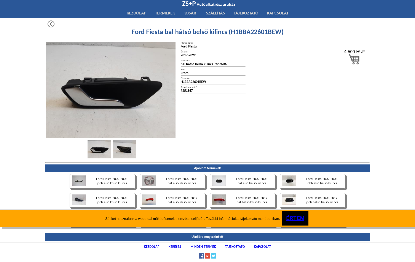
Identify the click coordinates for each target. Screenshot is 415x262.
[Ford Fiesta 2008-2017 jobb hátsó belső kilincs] (312, 208)
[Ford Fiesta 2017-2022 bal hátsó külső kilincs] (243, 227)
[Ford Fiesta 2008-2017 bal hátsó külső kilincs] (243, 208)
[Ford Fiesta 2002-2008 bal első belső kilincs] (243, 189)
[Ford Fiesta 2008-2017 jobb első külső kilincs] (173, 227)
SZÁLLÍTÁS (215, 13)
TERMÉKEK (165, 13)
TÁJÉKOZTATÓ (246, 13)
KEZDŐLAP (136, 13)
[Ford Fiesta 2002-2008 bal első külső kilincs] (173, 189)
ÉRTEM (295, 218)
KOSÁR (190, 13)
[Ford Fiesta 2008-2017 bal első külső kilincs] (173, 208)
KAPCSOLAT (278, 13)
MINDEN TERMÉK (203, 247)
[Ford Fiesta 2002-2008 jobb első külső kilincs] (103, 189)
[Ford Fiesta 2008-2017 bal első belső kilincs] (312, 227)
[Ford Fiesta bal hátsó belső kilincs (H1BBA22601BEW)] (99, 149)
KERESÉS (175, 247)
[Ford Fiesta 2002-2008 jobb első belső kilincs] (312, 189)
